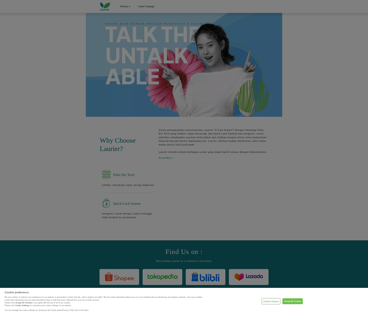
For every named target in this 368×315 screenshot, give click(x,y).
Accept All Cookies (292, 301)
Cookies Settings (271, 301)
